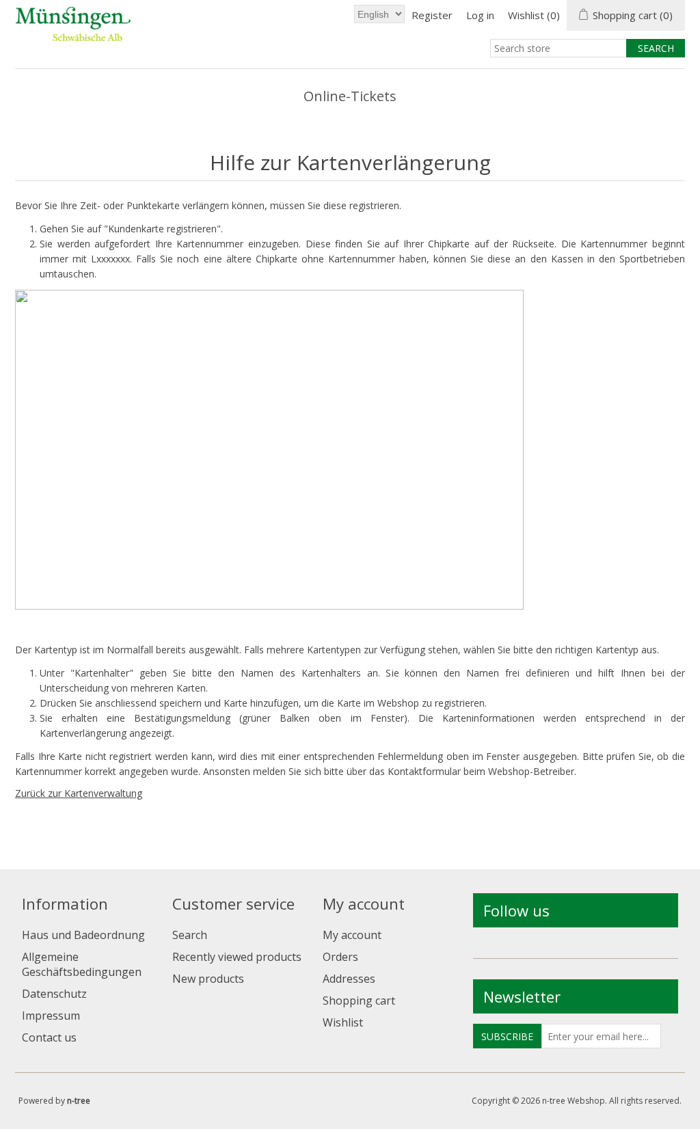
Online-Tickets (350, 96)
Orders (340, 956)
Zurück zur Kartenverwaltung (78, 793)
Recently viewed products (236, 956)
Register (432, 15)
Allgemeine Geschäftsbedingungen (82, 964)
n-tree (78, 1100)
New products (208, 978)
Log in (480, 15)
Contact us (49, 1037)
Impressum (51, 1015)
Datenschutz (54, 993)
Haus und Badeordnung (83, 934)
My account (352, 934)
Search (189, 934)
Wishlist (343, 1022)
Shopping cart (359, 1000)
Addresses (349, 978)
